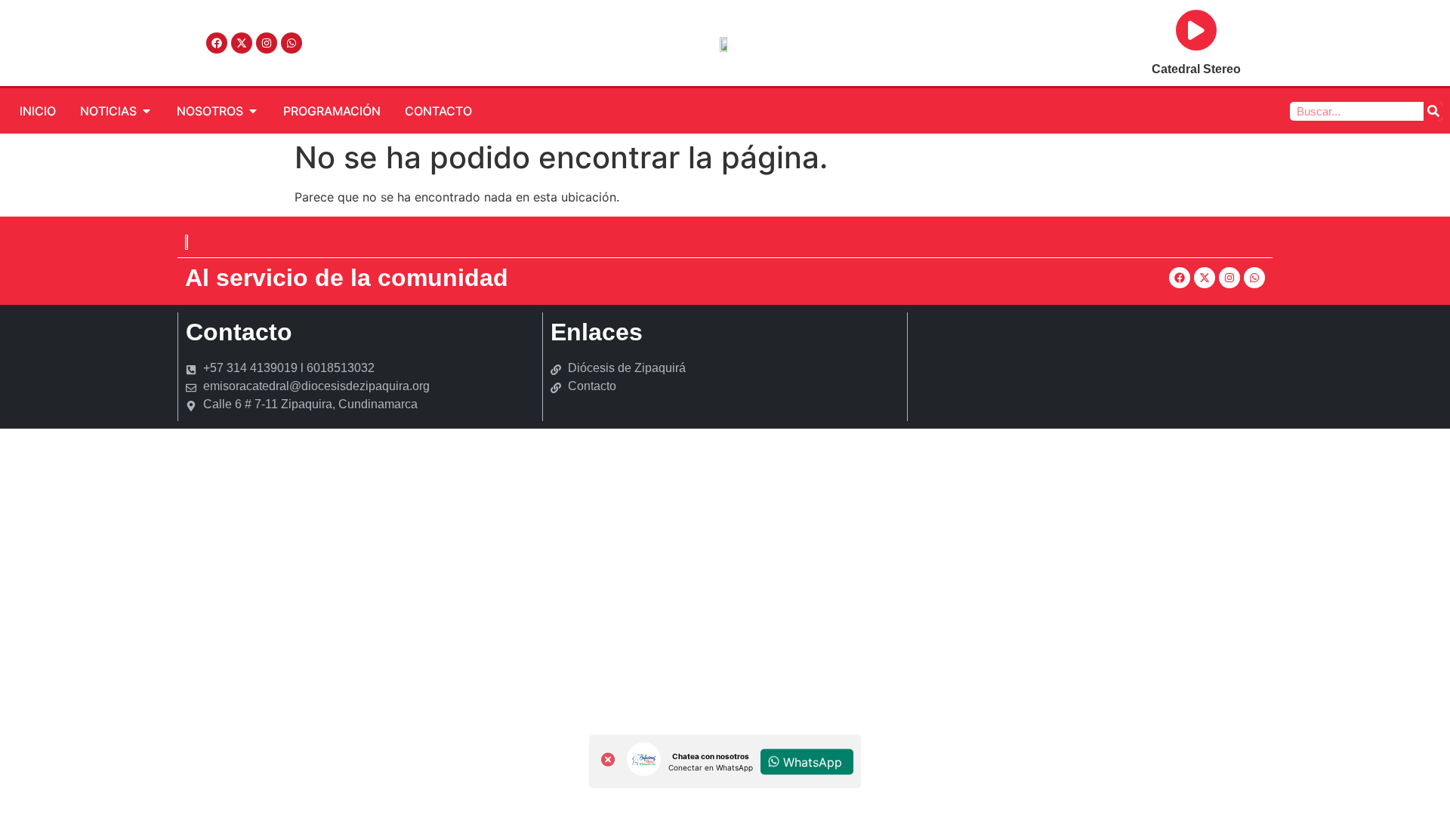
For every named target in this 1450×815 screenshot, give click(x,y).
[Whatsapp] (291, 43)
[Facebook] (216, 43)
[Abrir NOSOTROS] (253, 111)
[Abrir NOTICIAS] (146, 111)
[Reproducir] (1196, 30)
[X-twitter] (241, 43)
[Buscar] (1433, 111)
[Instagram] (266, 43)
